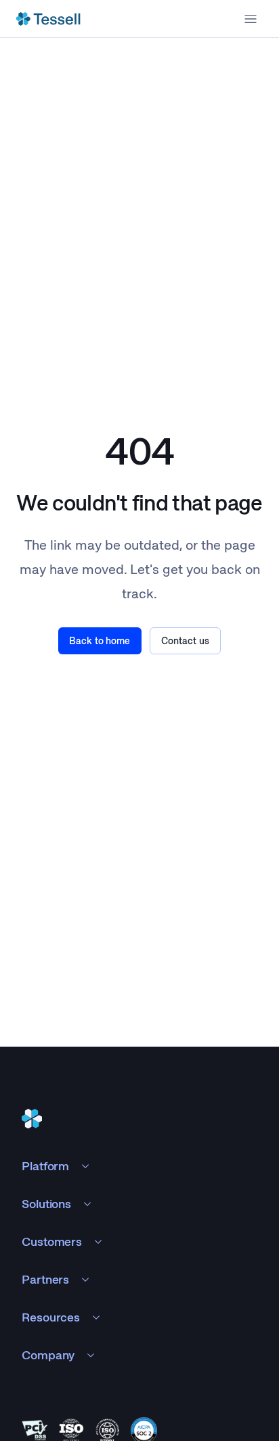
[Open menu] (250, 19)
